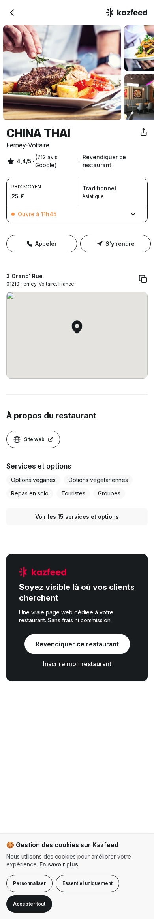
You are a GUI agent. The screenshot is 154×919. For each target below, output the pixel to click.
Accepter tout (29, 904)
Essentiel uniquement (87, 883)
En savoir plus (58, 864)
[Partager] (144, 132)
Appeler (46, 243)
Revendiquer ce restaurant (104, 161)
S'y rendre (120, 243)
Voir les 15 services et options (77, 516)
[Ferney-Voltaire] (11, 12)
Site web (34, 439)
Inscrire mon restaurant (77, 664)
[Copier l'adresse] (143, 279)
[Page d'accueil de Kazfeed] (127, 12)
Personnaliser (29, 883)
